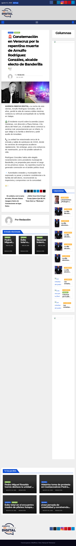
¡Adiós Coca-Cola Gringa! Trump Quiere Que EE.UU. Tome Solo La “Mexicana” (36, 198)
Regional (44, 482)
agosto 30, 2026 (11, 490)
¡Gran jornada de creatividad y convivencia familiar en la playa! (54, 507)
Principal (17, 32)
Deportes (7, 502)
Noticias (10, 32)
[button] (70, 22)
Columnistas (64, 197)
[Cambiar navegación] (37, 22)
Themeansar (51, 542)
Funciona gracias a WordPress (29, 542)
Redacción (21, 75)
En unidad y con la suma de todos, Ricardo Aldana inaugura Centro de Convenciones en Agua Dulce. (14, 201)
